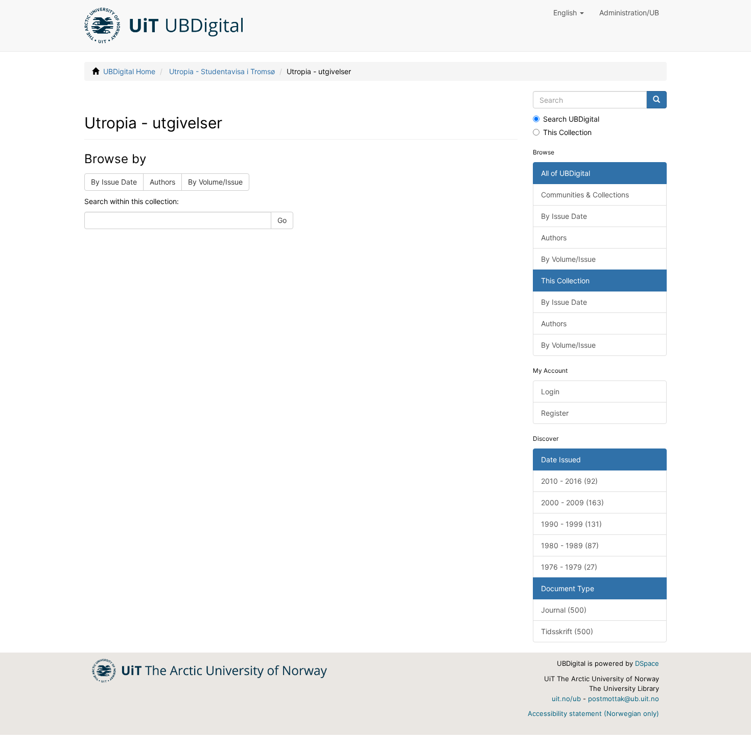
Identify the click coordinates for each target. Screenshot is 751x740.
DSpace (647, 663)
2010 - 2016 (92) (569, 481)
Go (282, 220)
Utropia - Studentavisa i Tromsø (222, 71)
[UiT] (209, 669)
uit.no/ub (566, 698)
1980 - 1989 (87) (570, 545)
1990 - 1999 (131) (571, 524)
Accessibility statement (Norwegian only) (593, 713)
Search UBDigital (571, 119)
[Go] (656, 99)
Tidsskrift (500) (567, 631)
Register (555, 413)
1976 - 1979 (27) (569, 567)
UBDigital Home (129, 71)
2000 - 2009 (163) (572, 502)
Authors (162, 181)
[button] (569, 13)
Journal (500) (563, 610)
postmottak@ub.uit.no (623, 698)
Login (550, 391)
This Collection (567, 132)
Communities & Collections (585, 194)
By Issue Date (114, 181)
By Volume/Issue (215, 181)
